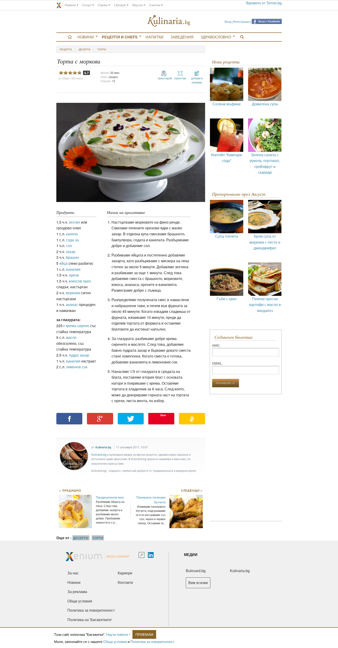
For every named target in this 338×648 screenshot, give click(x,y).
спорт (87, 5)
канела (72, 233)
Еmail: (217, 363)
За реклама (77, 592)
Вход (228, 21)
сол (69, 245)
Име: (216, 345)
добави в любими (197, 80)
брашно (72, 257)
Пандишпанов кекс (110, 497)
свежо (103, 5)
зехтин (74, 222)
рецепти (66, 49)
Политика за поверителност (152, 641)
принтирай (164, 78)
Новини (85, 37)
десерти (84, 49)
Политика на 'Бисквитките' (89, 620)
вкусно (137, 5)
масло (71, 337)
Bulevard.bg (196, 571)
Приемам (144, 634)
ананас (72, 304)
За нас (73, 573)
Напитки (154, 37)
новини (70, 5)
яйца (63, 263)
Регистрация (241, 21)
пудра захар (79, 355)
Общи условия (115, 641)
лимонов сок (76, 366)
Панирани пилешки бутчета (151, 499)
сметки (154, 5)
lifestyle (120, 5)
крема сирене (77, 325)
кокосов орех (80, 281)
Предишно (70, 490)
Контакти (125, 583)
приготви (180, 78)
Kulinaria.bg (103, 447)
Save (163, 415)
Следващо (191, 490)
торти (101, 49)
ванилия (73, 269)
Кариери (125, 573)
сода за (72, 239)
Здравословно (216, 37)
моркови (73, 292)
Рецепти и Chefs (119, 37)
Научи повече (117, 634)
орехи (74, 275)
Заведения (182, 37)
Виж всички (198, 583)
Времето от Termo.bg (264, 3)
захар (70, 251)
